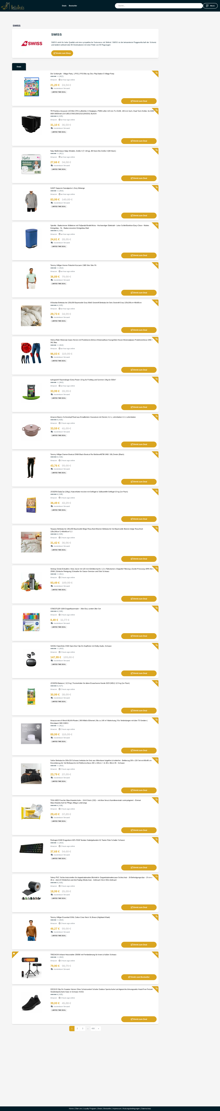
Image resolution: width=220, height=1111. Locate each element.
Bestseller (73, 6)
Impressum (117, 1109)
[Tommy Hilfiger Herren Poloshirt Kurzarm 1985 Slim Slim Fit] (31, 278)
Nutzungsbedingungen (131, 1109)
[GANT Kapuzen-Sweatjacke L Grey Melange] (31, 201)
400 (93, 1028)
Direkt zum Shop (63, 53)
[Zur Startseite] (12, 6)
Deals (64, 6)
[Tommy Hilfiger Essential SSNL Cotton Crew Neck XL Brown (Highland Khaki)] (31, 930)
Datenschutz (146, 1109)
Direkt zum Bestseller (140, 977)
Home (71, 1109)
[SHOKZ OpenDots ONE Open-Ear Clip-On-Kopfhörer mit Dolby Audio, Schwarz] (31, 659)
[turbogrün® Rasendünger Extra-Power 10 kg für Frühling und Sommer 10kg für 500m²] (31, 393)
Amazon (53, 80)
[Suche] (201, 5)
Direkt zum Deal (140, 101)
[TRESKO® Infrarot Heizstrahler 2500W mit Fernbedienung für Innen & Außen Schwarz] (31, 968)
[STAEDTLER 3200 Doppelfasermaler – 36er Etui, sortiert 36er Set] (31, 622)
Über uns (78, 1109)
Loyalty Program (90, 1109)
